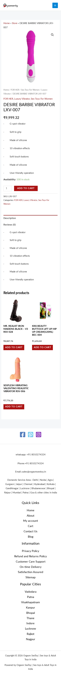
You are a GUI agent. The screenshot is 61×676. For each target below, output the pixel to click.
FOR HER (15, 90)
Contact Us (30, 531)
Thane (30, 618)
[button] (52, 35)
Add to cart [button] (14, 347)
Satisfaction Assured (30, 572)
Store (14, 23)
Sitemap (30, 577)
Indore (30, 623)
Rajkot (30, 634)
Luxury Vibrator (22, 99)
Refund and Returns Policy (30, 556)
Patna (30, 597)
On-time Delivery (30, 567)
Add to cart (26, 188)
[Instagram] (39, 434)
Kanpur (30, 607)
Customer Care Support (30, 561)
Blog (30, 536)
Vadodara (30, 591)
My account (30, 520)
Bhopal (30, 612)
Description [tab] (9, 218)
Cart (30, 526)
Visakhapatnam (30, 602)
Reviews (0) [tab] (9, 225)
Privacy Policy (30, 551)
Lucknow (30, 628)
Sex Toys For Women (30, 90)
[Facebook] (23, 434)
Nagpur (30, 639)
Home (6, 23)
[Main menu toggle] (55, 5)
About (30, 515)
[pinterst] (31, 434)
